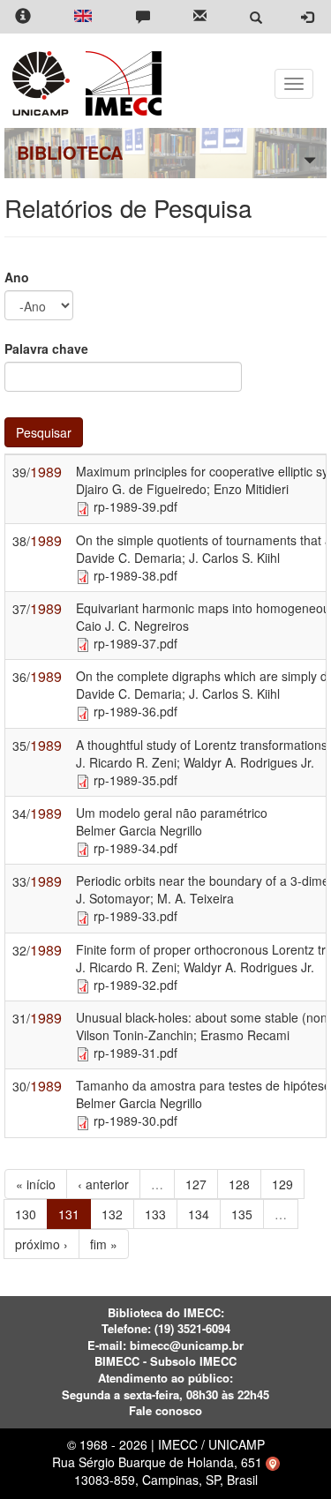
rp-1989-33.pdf (135, 916)
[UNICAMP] (44, 83)
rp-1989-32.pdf (135, 984)
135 (241, 1214)
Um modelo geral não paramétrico (171, 812)
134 (198, 1214)
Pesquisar (43, 432)
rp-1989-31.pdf (135, 1052)
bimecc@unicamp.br (187, 1345)
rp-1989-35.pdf (135, 780)
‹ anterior (103, 1184)
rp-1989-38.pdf (135, 575)
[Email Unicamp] (200, 17)
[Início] (120, 83)
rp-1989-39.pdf (135, 506)
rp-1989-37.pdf (135, 643)
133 (155, 1214)
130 (25, 1214)
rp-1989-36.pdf (135, 711)
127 (196, 1184)
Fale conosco (165, 1410)
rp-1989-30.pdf (135, 1120)
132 (112, 1214)
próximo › (41, 1244)
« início (36, 1184)
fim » (103, 1244)
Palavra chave (46, 348)
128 (239, 1184)
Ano (16, 277)
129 (282, 1184)
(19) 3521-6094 (192, 1328)
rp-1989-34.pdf (135, 848)
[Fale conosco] (143, 17)
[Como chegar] (273, 1462)
